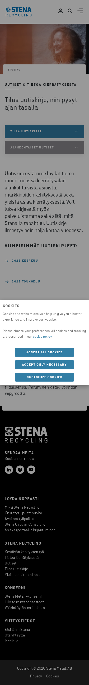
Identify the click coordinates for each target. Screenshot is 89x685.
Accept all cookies (44, 352)
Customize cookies (44, 377)
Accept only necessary (44, 364)
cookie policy (42, 336)
